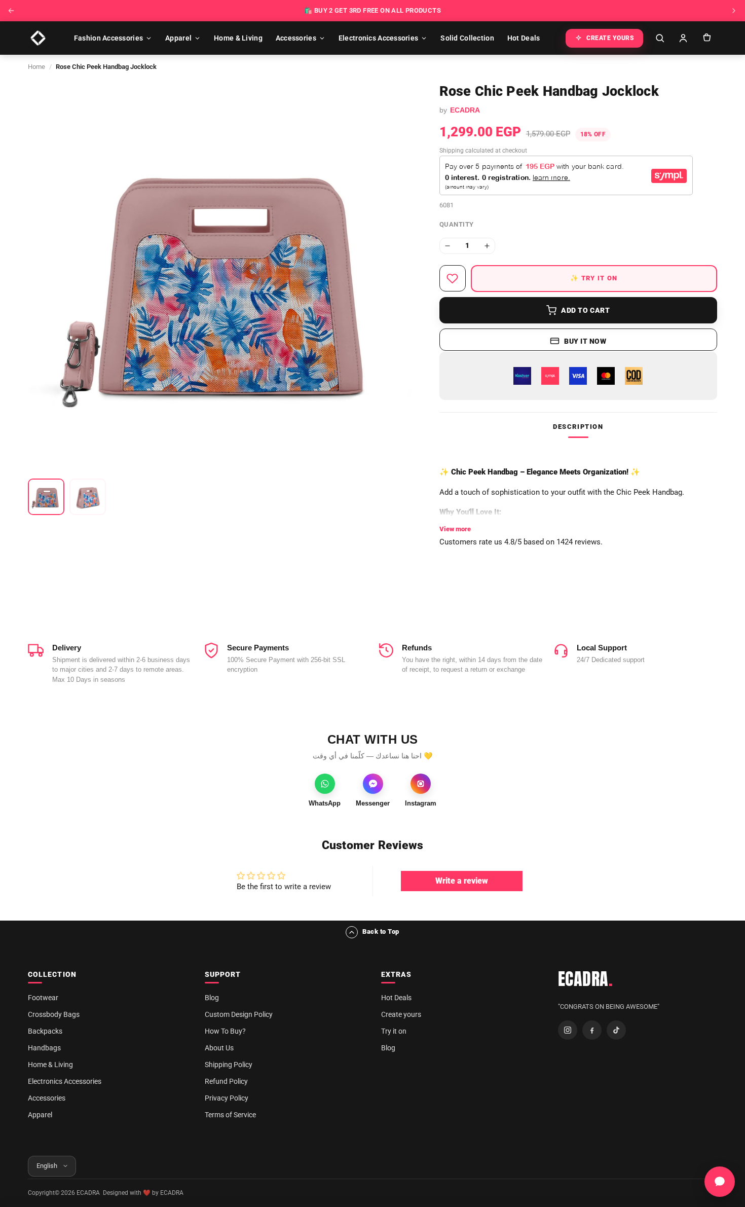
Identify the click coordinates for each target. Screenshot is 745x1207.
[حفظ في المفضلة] (452, 278)
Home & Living (238, 38)
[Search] (659, 38)
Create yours (401, 1014)
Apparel (178, 38)
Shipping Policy (228, 1064)
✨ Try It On (593, 278)
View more (455, 529)
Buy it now (585, 341)
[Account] (683, 38)
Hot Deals (523, 38)
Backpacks (45, 1031)
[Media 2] (87, 497)
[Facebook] (592, 1030)
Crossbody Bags (54, 1014)
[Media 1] (46, 497)
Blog (212, 998)
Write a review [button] (461, 881)
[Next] (734, 10)
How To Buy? (225, 1031)
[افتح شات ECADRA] (719, 1181)
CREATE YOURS (610, 38)
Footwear (43, 998)
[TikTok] (616, 1030)
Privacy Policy (226, 1098)
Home (36, 66)
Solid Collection (467, 38)
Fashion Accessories (108, 38)
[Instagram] (567, 1030)
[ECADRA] (38, 38)
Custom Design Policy (239, 1014)
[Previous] (11, 10)
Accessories (296, 38)
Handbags (44, 1048)
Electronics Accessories (378, 38)
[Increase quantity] (487, 245)
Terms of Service (230, 1115)
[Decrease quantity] (447, 245)
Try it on (393, 1031)
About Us (219, 1048)
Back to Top (380, 931)
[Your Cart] (706, 38)
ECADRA (585, 978)
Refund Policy (226, 1081)
